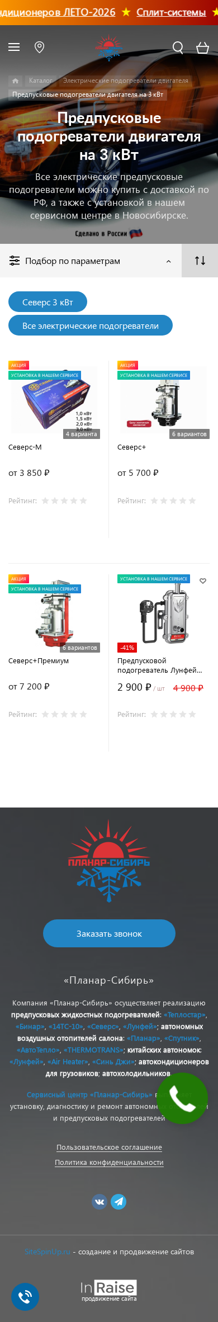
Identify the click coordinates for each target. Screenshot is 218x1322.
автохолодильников (136, 1073)
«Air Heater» (68, 1061)
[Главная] (15, 81)
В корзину (163, 740)
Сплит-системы (162, 11)
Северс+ (131, 446)
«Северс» (103, 1026)
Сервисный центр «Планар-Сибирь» (90, 1094)
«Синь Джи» (113, 1061)
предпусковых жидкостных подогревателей (85, 1014)
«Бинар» (30, 1026)
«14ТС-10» (66, 1026)
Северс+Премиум (38, 660)
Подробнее (54, 526)
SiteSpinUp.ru (47, 1251)
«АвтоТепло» (38, 1049)
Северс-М (25, 446)
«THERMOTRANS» (94, 1049)
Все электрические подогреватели (90, 325)
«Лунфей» (140, 1026)
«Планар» (143, 1037)
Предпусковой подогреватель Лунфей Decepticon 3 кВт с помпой (162, 664)
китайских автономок (163, 1049)
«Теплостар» (185, 1014)
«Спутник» (182, 1037)
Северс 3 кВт (47, 302)
